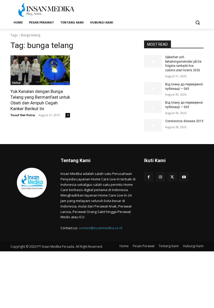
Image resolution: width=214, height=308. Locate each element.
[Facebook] (148, 176)
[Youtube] (183, 176)
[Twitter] (172, 176)
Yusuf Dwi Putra (22, 115)
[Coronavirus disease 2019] (153, 125)
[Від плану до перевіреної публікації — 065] (153, 88)
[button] (197, 22)
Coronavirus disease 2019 (184, 121)
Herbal (16, 83)
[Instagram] (160, 176)
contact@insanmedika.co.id (100, 228)
